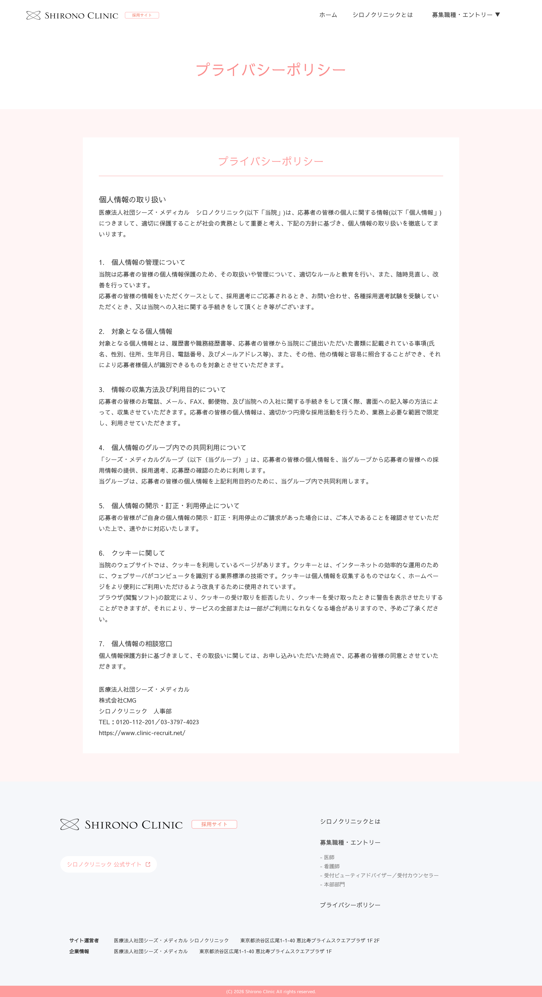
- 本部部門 (332, 884)
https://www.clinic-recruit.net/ (142, 732)
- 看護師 (330, 866)
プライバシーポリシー (350, 905)
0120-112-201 (135, 722)
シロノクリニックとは (382, 14)
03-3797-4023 (180, 722)
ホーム (328, 14)
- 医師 (327, 857)
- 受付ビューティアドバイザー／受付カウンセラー (379, 875)
